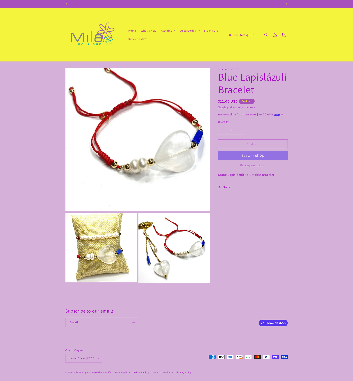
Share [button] (226, 187)
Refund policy (122, 372)
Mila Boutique (81, 372)
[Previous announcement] (66, 4)
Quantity (223, 122)
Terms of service (161, 372)
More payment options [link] (252, 165)
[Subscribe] (133, 322)
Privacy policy (141, 372)
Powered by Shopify (100, 372)
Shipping (223, 107)
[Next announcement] (287, 4)
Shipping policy (182, 372)
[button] (168, 30)
